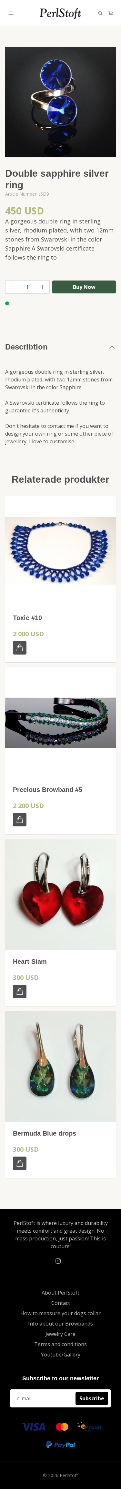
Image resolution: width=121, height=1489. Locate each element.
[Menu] (11, 13)
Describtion (26, 346)
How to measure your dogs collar (60, 1313)
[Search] (100, 13)
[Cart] (111, 13)
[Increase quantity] (42, 287)
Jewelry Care (60, 1333)
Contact (60, 1303)
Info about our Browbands (60, 1323)
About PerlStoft (60, 1292)
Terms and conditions (60, 1344)
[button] (105, 105)
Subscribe (91, 1398)
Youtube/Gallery (60, 1354)
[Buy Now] (19, 648)
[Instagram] (58, 1261)
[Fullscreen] (60, 102)
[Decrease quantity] (12, 287)
